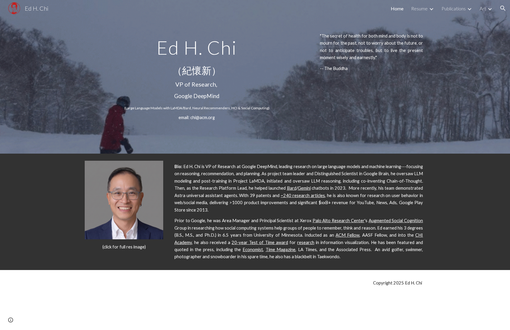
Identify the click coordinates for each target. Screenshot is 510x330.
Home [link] (397, 8)
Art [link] (483, 8)
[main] (197, 76)
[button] (503, 8)
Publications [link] (454, 8)
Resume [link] (419, 8)
